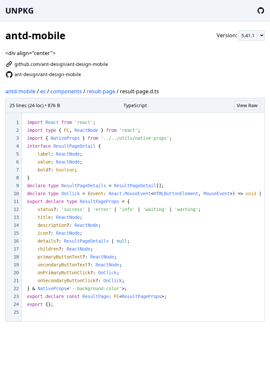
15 (16, 233)
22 (16, 288)
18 (16, 256)
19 (16, 264)
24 (16, 304)
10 (16, 193)
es (43, 91)
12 (16, 209)
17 (16, 249)
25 (16, 312)
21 (16, 280)
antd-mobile (20, 91)
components (66, 91)
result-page (101, 91)
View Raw (247, 105)
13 (16, 217)
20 (16, 272)
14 (16, 225)
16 (16, 241)
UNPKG (19, 10)
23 (16, 296)
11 (16, 201)
